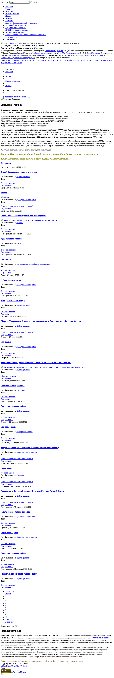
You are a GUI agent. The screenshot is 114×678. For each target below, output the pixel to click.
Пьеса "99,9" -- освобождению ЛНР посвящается (23, 215)
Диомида (38, 53)
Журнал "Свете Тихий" (15, 25)
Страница (6, 163)
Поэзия (8, 18)
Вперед (8, 619)
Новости (9, 11)
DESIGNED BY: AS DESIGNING (14, 666)
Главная (9, 6)
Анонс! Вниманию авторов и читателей (19, 171)
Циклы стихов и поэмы (27, 452)
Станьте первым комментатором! (17, 206)
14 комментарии (8, 376)
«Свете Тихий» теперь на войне (15, 511)
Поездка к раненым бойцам (13, 406)
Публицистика (12, 13)
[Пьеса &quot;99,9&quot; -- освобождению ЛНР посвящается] (29, 220)
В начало (9, 591)
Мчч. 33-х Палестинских (68, 53)
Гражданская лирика (26, 199)
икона (60, 50)
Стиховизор (11, 37)
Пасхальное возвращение (12, 385)
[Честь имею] (7, 473)
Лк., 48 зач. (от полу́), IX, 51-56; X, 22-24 (70, 60)
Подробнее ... (7, 185)
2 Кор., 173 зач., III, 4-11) (41, 60)
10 (6, 617)
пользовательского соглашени (23, 652)
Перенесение (50, 50)
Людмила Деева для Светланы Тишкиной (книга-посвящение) (30, 447)
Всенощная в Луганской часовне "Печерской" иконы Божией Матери (32, 491)
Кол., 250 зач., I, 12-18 (17, 60)
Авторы (9, 20)
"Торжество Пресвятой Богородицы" (17, 57)
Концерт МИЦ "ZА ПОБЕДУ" (13, 300)
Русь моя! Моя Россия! (11, 238)
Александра (42, 55)
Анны (67, 55)
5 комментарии (8, 523)
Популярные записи (14, 32)
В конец (9, 622)
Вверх (4, 668)
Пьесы (8, 85)
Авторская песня (24, 431)
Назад (8, 594)
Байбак (4, 192)
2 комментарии (8, 183)
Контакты (10, 39)
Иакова (79, 55)
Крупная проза (12, 81)
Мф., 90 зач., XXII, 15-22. (11, 62)
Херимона (95, 53)
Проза (8, 16)
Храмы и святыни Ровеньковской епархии (25, 34)
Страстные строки (9, 532)
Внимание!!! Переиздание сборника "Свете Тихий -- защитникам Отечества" (36, 362)
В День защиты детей (11, 279)
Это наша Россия (8, 426)
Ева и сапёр (6, 341)
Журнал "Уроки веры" (15, 27)
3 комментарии (8, 291)
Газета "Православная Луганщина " (21, 23)
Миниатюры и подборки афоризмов (33, 264)
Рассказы (20, 390)
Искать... (5, 2)
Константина (18, 55)
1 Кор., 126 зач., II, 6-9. (103, 60)
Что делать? (7, 259)
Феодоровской (89, 55)
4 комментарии (8, 250)
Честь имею (6, 468)
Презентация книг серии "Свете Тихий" (19, 573)
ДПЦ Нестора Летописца (16, 30)
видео (19, 243)
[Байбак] (5, 197)
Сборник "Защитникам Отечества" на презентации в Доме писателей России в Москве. (41, 321)
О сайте (8, 9)
